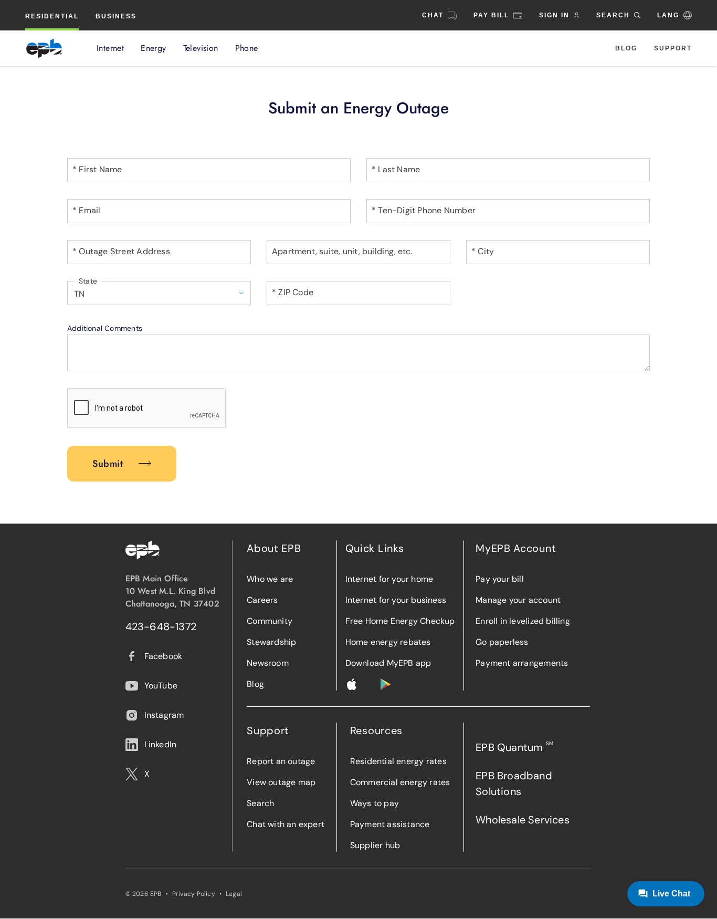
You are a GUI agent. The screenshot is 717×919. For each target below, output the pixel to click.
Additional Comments (104, 328)
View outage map (281, 782)
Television (200, 48)
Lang (668, 15)
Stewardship (271, 642)
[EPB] (44, 48)
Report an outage (281, 761)
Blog (626, 48)
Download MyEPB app (388, 663)
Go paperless (502, 642)
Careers (262, 599)
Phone (246, 48)
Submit (107, 464)
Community (269, 620)
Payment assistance (390, 824)
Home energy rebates (388, 642)
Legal (234, 894)
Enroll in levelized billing (523, 620)
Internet (110, 48)
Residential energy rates (398, 761)
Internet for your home (389, 578)
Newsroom (268, 663)
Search (260, 803)
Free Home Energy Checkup (400, 620)
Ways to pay (374, 803)
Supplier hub (375, 845)
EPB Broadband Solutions (514, 783)
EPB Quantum (514, 747)
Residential (52, 16)
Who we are (270, 578)
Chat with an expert (285, 824)
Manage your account (518, 599)
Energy (153, 48)
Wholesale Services (523, 820)
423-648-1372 (161, 626)
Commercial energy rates (400, 782)
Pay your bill (500, 578)
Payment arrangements (522, 663)
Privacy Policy (193, 894)
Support (673, 48)
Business (116, 16)
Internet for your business (395, 599)
